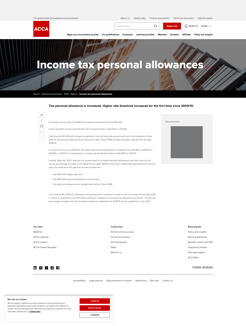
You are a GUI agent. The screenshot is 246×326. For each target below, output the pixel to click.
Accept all (95, 301)
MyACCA (37, 232)
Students (174, 34)
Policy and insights (203, 34)
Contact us (167, 280)
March (74, 94)
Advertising (140, 280)
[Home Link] (202, 268)
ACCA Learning (40, 237)
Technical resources (51, 94)
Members (162, 34)
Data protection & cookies (119, 280)
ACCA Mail (193, 257)
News (113, 247)
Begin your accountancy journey (83, 34)
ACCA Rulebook (119, 242)
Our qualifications (110, 34)
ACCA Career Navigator (45, 247)
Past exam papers (196, 252)
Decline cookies (94, 308)
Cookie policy (35, 311)
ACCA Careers (40, 242)
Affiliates (186, 34)
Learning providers (145, 34)
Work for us (116, 252)
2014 (66, 94)
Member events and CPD (200, 242)
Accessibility (79, 280)
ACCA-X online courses (122, 232)
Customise (94, 315)
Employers (128, 34)
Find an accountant (120, 237)
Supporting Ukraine (197, 247)
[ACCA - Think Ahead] (41, 36)
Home (36, 94)
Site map (154, 280)
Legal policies (96, 280)
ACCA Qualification (197, 237)
